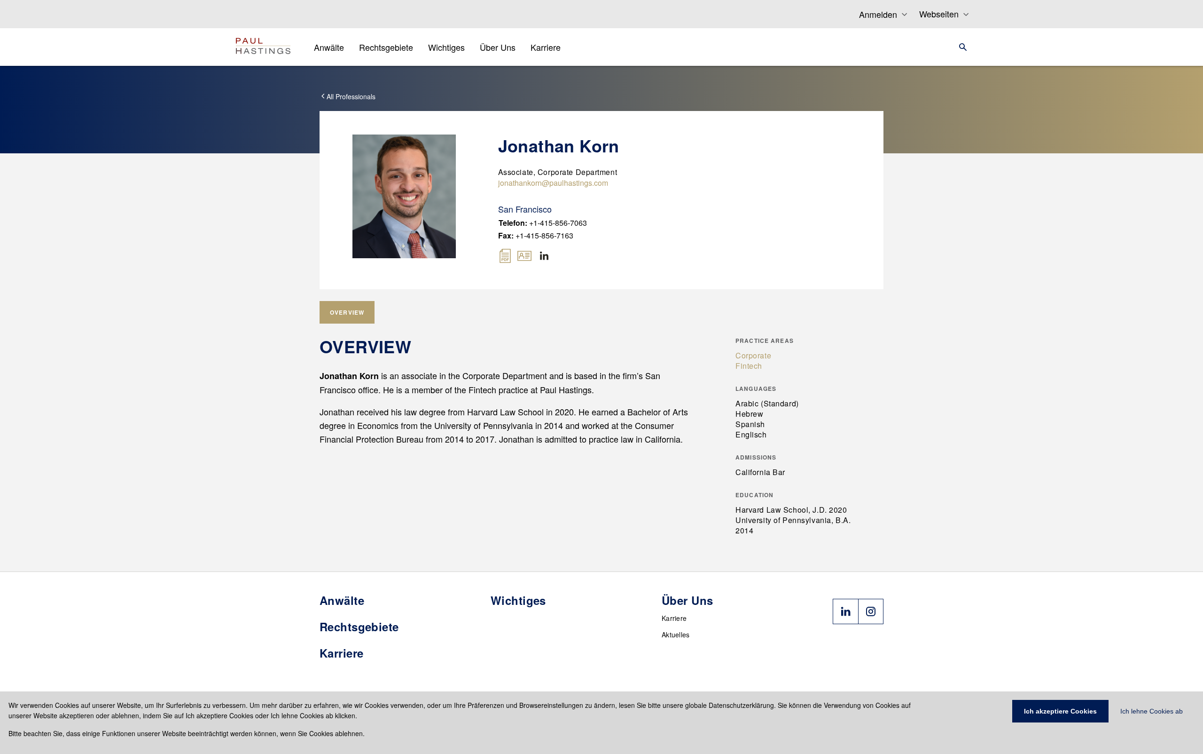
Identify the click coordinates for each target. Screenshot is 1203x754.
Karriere (674, 618)
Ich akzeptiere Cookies (1060, 711)
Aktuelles (676, 634)
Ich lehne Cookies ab (1151, 711)
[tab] (347, 312)
